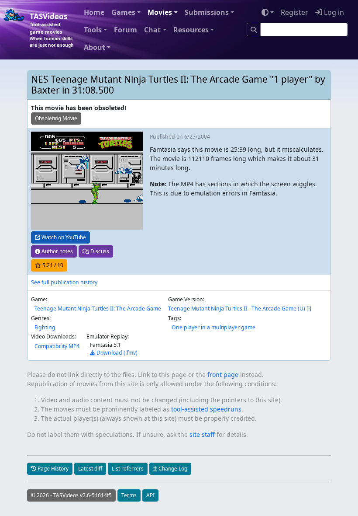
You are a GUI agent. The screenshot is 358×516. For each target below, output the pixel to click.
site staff (202, 434)
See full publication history (64, 282)
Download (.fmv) (116, 352)
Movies (160, 12)
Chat (152, 30)
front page (222, 374)
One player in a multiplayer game (213, 327)
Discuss (99, 251)
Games (123, 12)
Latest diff (90, 468)
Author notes (56, 251)
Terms (129, 495)
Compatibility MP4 (56, 346)
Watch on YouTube (63, 237)
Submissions (207, 12)
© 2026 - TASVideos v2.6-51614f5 (71, 495)
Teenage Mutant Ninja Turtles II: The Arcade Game (97, 308)
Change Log (172, 468)
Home (94, 12)
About (94, 47)
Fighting (44, 327)
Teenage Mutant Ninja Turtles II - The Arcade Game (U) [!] (239, 308)
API (150, 495)
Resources (191, 30)
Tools (93, 30)
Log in (333, 12)
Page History (52, 468)
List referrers (128, 468)
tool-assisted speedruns (206, 409)
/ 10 (52, 265)
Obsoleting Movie (56, 118)
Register (294, 12)
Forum (125, 30)
